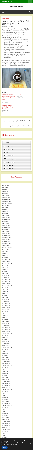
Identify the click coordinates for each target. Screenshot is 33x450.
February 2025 (6, 217)
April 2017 (5, 319)
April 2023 (5, 229)
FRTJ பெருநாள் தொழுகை (9, 155)
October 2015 (6, 345)
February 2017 (6, 323)
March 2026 (5, 195)
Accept (4, 447)
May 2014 (5, 373)
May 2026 (5, 191)
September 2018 (7, 285)
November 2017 (6, 305)
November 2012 (6, 403)
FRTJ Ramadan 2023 (9, 168)
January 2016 (6, 343)
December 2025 (6, 201)
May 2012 (5, 413)
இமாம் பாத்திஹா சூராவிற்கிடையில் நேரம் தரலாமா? (17, 121)
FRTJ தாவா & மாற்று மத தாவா (10, 158)
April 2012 (5, 415)
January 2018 (6, 301)
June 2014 (5, 371)
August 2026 (5, 185)
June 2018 (5, 291)
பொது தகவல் (5, 18)
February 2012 (6, 419)
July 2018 (5, 289)
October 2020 (6, 245)
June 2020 (5, 253)
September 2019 (7, 263)
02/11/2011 (5, 26)
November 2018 (6, 281)
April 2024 (5, 221)
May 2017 (5, 317)
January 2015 (6, 361)
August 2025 (5, 205)
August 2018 (5, 287)
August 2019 (5, 265)
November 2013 (6, 385)
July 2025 (5, 207)
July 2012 (5, 409)
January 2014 (6, 381)
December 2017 (6, 303)
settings (15, 444)
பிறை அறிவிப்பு (7, 142)
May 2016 (5, 337)
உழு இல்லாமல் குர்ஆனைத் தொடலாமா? (19, 126)
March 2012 (5, 417)
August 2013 (5, 391)
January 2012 (6, 421)
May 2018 (5, 293)
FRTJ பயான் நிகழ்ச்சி (8, 149)
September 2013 (7, 389)
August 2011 (5, 431)
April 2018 (5, 295)
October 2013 (6, 387)
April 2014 (5, 375)
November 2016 (6, 329)
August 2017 (5, 311)
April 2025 (5, 213)
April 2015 (5, 355)
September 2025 (7, 203)
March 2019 (5, 273)
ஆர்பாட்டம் (18, 94)
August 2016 (5, 335)
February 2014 (6, 379)
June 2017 (5, 315)
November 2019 (6, 259)
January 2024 (6, 227)
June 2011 (5, 435)
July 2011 (4, 433)
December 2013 (6, 383)
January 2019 (6, 277)
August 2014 (5, 367)
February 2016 (6, 341)
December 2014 (6, 363)
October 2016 (6, 331)
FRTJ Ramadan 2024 (9, 165)
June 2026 (5, 189)
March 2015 (5, 357)
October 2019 (6, 261)
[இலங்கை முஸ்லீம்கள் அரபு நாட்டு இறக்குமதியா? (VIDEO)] (16, 69)
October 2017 (6, 307)
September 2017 (7, 309)
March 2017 (5, 321)
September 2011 (7, 429)
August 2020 (5, 249)
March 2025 (5, 215)
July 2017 (4, 313)
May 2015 (5, 353)
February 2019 (6, 275)
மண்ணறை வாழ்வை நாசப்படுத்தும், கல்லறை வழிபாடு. (7, 107)
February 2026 (6, 197)
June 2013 (5, 395)
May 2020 (5, 255)
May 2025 (5, 211)
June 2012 (5, 411)
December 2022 (6, 237)
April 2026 (5, 193)
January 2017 (6, 325)
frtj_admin (12, 26)
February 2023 (6, 233)
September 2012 (7, 405)
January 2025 (6, 219)
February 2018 (6, 299)
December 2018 (6, 279)
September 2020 (7, 247)
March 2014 (5, 377)
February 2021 (6, 239)
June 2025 (5, 209)
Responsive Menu (30, 1)
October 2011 (6, 427)
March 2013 (5, 401)
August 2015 (5, 349)
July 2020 (5, 251)
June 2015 (5, 351)
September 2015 (7, 347)
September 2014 (7, 365)
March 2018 (5, 297)
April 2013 (5, 399)
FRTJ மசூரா (6, 152)
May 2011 (5, 437)
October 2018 (6, 283)
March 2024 (5, 223)
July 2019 (5, 267)
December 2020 (6, 243)
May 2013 (5, 397)
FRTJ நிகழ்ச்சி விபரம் (8, 146)
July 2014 (5, 369)
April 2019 (5, 271)
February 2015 (6, 359)
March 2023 (5, 231)
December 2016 (6, 327)
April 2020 (5, 257)
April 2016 (5, 339)
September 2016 (7, 333)
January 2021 (6, 241)
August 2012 (5, 407)
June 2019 (5, 269)
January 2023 (6, 235)
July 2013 (5, 393)
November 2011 (6, 425)
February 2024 (6, 225)
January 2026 (6, 199)
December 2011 (6, 423)
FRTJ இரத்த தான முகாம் (9, 162)
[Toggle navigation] (3, 12)
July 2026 (5, 187)
